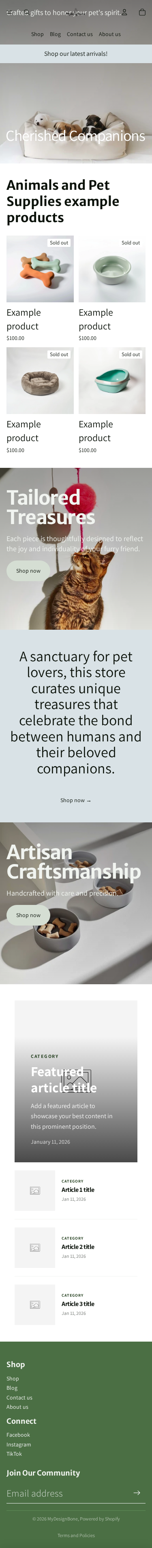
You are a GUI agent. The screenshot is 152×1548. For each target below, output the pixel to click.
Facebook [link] (18, 1434)
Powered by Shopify (100, 1519)
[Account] (124, 12)
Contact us (80, 34)
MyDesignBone (62, 1519)
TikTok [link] (14, 1453)
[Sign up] (137, 1492)
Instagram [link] (18, 1444)
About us (110, 34)
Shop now (28, 570)
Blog (55, 34)
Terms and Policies (76, 1535)
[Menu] (9, 12)
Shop (37, 34)
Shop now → (76, 800)
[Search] (27, 12)
